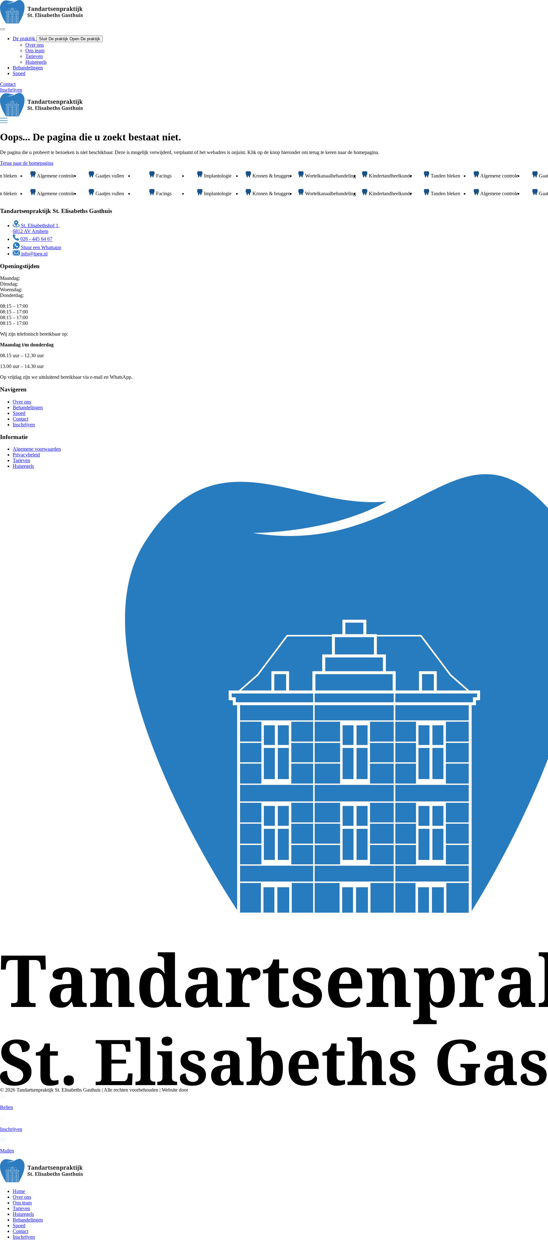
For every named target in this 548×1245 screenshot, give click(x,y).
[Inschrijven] (2, 1118)
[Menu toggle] (2, 29)
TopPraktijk (201, 1090)
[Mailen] (3, 1140)
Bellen (6, 1107)
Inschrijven (11, 1129)
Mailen (7, 1150)
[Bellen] (2, 1096)
